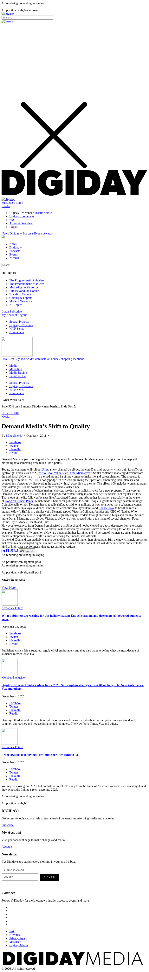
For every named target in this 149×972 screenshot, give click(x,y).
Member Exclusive (13, 677)
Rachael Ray (106, 508)
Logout (13, 226)
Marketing (15, 369)
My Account (9, 315)
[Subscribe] (8, 199)
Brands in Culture (20, 294)
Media (13, 365)
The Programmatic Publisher (26, 280)
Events (38, 233)
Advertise (15, 934)
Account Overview (21, 223)
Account (7, 846)
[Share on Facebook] (7, 551)
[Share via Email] (16, 551)
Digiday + (16, 233)
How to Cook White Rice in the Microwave (63, 473)
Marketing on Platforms (23, 287)
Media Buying (18, 372)
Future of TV (17, 376)
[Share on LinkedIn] (3, 551)
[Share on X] (12, 551)
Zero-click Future (12, 608)
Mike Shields (14, 435)
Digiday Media (18, 945)
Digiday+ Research (21, 325)
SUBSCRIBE (10, 413)
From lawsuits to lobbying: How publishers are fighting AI (40, 754)
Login (19, 202)
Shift (45, 469)
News (5, 233)
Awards (48, 233)
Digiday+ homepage (21, 216)
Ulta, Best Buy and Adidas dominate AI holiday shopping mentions (43, 359)
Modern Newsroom (21, 301)
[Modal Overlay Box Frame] (31, 877)
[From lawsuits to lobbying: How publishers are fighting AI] (10, 743)
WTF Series (16, 328)
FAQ (12, 219)
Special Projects (19, 321)
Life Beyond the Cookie (24, 290)
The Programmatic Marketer (26, 283)
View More (9, 587)
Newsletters (16, 332)
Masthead (15, 941)
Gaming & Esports (20, 297)
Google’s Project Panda (19, 501)
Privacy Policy (18, 938)
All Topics (15, 304)
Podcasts (28, 233)
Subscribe (8, 202)
